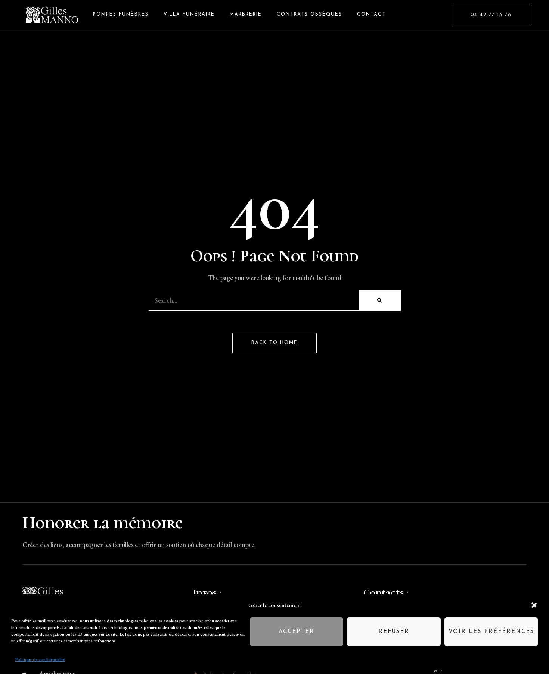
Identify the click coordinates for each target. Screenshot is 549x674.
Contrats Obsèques (309, 14)
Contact (371, 14)
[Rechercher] (379, 300)
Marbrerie (246, 14)
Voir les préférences (491, 631)
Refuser (393, 631)
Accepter (296, 631)
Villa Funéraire (189, 14)
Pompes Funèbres (121, 14)
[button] (534, 605)
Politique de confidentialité (40, 659)
